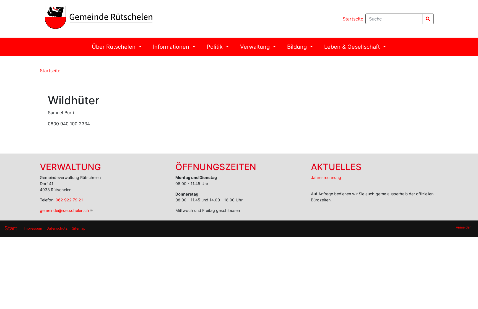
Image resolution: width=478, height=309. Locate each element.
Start (10, 228)
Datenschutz (56, 228)
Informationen (172, 46)
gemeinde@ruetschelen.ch (64, 210)
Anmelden (463, 227)
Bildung (297, 46)
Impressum (33, 228)
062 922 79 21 (69, 200)
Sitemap (78, 228)
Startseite (353, 19)
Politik (215, 46)
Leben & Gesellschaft (352, 46)
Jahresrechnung (326, 177)
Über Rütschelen (114, 46)
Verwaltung (255, 46)
